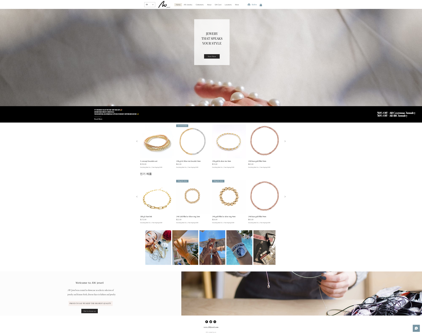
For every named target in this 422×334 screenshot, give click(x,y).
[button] (261, 4)
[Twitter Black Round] (210, 321)
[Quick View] (157, 141)
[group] (211, 146)
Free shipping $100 (157, 167)
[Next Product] (285, 141)
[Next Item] (271, 247)
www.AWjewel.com (211, 327)
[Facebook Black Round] (206, 321)
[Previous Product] (137, 141)
